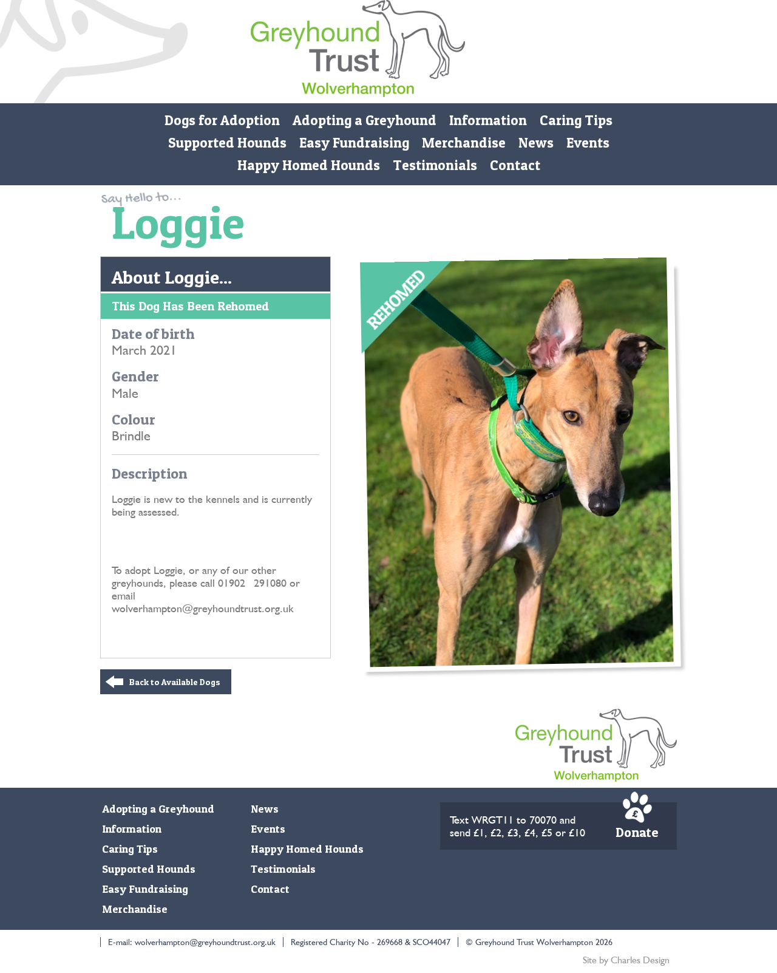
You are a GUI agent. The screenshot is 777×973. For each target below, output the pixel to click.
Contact (515, 165)
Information (488, 120)
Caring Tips (576, 120)
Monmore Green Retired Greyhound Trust (358, 51)
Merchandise (464, 142)
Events (587, 142)
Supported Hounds (227, 142)
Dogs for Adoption (222, 120)
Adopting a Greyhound (364, 120)
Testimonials (435, 165)
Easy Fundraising (354, 142)
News (536, 142)
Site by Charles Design (626, 960)
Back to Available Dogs (174, 682)
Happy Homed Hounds (308, 165)
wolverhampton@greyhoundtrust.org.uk (205, 942)
